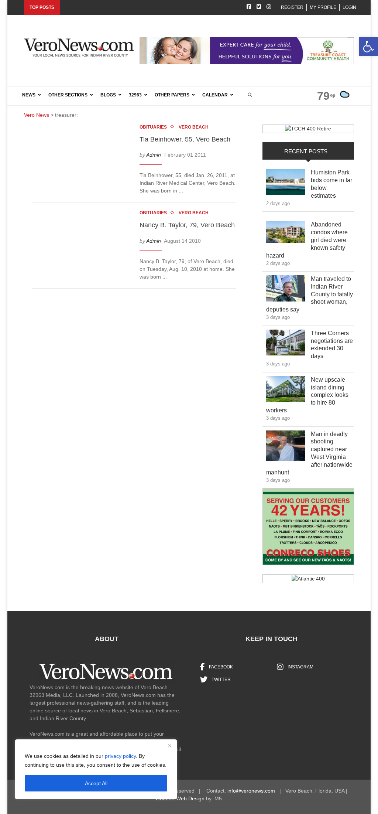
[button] (368, 46)
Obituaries (153, 127)
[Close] (169, 745)
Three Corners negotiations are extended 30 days (332, 344)
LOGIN (349, 7)
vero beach (194, 127)
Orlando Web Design (180, 798)
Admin (153, 155)
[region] (96, 769)
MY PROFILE (323, 7)
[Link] (285, 184)
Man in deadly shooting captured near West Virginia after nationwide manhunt (309, 453)
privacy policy (120, 756)
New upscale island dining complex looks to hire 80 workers (307, 395)
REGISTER (292, 7)
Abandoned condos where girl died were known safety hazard (307, 239)
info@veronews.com (251, 791)
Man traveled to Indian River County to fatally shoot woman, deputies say (309, 294)
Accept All (96, 783)
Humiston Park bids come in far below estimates (331, 183)
